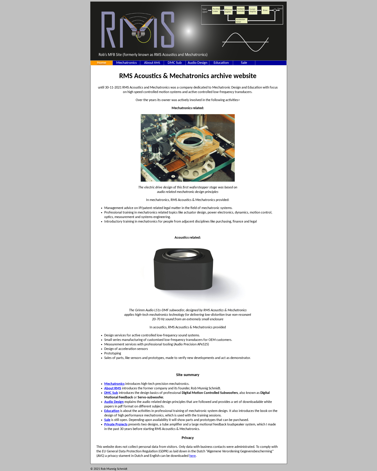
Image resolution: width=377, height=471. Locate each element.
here (192, 456)
